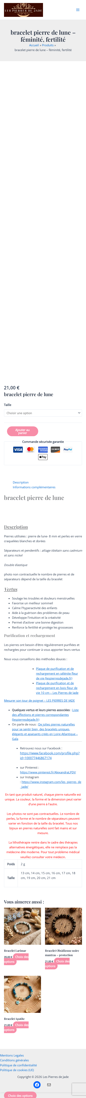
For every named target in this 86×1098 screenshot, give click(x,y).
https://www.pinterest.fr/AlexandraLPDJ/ (48, 772)
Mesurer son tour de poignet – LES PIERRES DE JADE (39, 700)
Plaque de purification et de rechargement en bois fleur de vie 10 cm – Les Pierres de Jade (57, 688)
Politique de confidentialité (18, 1065)
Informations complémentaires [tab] (34, 487)
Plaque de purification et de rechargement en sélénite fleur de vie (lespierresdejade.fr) (57, 673)
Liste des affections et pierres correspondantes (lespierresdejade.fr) (45, 715)
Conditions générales (14, 1060)
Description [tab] (21, 482)
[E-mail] (49, 1084)
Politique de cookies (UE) (17, 1070)
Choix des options (16, 959)
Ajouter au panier (22, 431)
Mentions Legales (12, 1055)
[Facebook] (37, 1084)
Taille (7, 405)
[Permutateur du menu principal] (78, 10)
